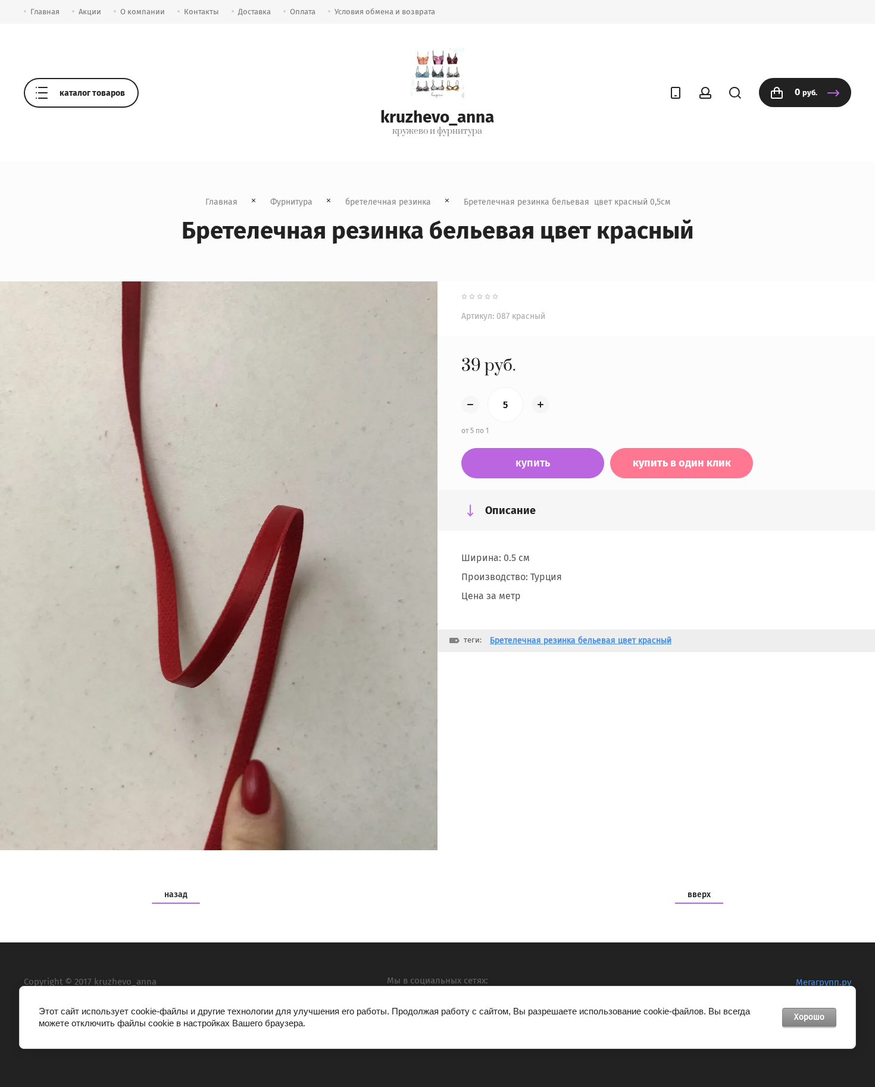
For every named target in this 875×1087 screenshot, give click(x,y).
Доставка (254, 11)
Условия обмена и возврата (385, 11)
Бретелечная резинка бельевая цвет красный (580, 640)
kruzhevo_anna (437, 117)
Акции (90, 11)
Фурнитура (291, 202)
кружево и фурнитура (437, 131)
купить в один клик (682, 462)
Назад (176, 894)
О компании (142, 11)
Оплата (302, 11)
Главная (45, 11)
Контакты (201, 11)
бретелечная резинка (388, 202)
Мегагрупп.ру (823, 982)
